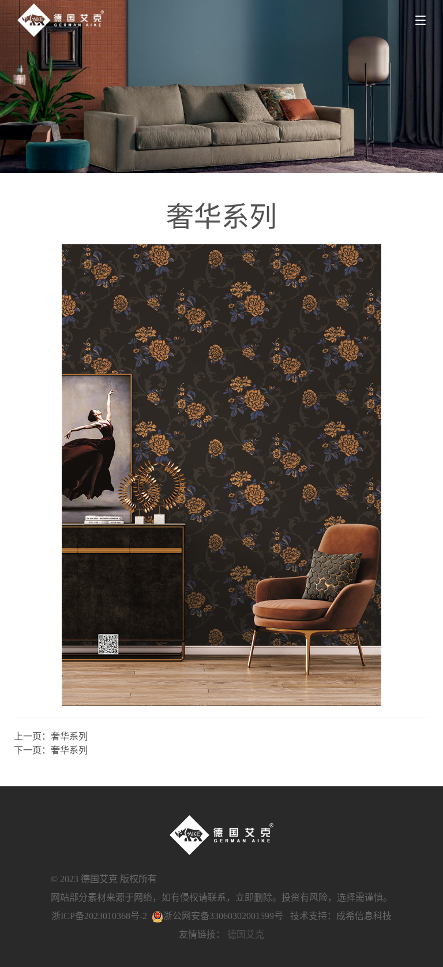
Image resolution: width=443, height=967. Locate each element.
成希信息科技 (364, 916)
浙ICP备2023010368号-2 (99, 916)
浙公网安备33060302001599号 (223, 916)
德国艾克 (245, 934)
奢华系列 (69, 736)
